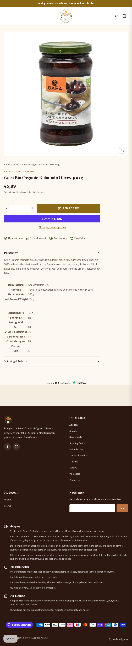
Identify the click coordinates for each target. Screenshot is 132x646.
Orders (8, 499)
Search (73, 431)
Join (122, 508)
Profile (7, 506)
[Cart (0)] (124, 16)
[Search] (116, 16)
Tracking (73, 461)
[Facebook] (7, 446)
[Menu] (30, 16)
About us (74, 425)
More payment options (52, 227)
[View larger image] (122, 150)
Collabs (73, 467)
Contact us (74, 480)
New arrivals (75, 437)
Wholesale (74, 474)
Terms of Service (78, 455)
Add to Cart (71, 208)
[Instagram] (16, 446)
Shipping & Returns (15, 361)
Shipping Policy (77, 443)
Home (7, 164)
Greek (16, 164)
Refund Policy (76, 449)
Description (11, 253)
